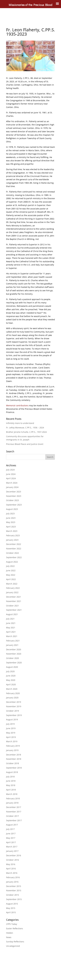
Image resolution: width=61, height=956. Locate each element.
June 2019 (10, 728)
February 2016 (13, 877)
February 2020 (13, 693)
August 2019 (12, 719)
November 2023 (13, 496)
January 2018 (12, 802)
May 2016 (10, 864)
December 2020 (13, 649)
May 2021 (10, 627)
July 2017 (10, 829)
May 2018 (10, 785)
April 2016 (11, 868)
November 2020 (13, 653)
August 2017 (12, 824)
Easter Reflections (14, 928)
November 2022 (13, 548)
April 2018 (11, 789)
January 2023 (12, 539)
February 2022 (13, 588)
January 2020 (12, 697)
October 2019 (12, 710)
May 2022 (10, 575)
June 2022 (10, 570)
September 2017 (14, 820)
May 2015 (10, 908)
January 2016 (12, 881)
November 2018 (13, 759)
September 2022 (14, 557)
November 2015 (13, 890)
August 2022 (12, 561)
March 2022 (11, 583)
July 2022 (10, 566)
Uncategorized (13, 946)
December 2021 (13, 596)
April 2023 (11, 526)
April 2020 (11, 684)
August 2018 (12, 772)
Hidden (9, 933)
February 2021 (13, 640)
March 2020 (11, 689)
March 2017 (11, 846)
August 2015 (12, 903)
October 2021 (12, 605)
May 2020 (10, 680)
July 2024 (10, 469)
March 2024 (11, 482)
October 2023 (12, 500)
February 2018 (13, 798)
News (8, 937)
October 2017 (12, 816)
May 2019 (10, 732)
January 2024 (12, 487)
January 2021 (12, 645)
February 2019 (13, 745)
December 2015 (13, 886)
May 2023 (10, 522)
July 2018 (10, 776)
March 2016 (11, 873)
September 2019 (14, 715)
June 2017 (10, 833)
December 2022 (13, 544)
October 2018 (12, 763)
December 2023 (13, 491)
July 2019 (10, 724)
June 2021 (10, 623)
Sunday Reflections (15, 941)
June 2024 (10, 474)
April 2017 (11, 842)
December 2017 (13, 807)
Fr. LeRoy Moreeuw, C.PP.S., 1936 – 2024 (25, 427)
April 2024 (11, 478)
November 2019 (13, 706)
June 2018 (10, 780)
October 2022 (12, 553)
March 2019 (11, 741)
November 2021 (13, 601)
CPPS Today (11, 924)
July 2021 (10, 618)
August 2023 (12, 509)
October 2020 (12, 658)
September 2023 (14, 504)
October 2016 (12, 859)
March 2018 (11, 794)
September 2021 (14, 610)
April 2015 (11, 912)
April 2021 (11, 631)
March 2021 (11, 636)
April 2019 (11, 737)
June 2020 (10, 675)
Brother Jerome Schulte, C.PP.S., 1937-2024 (26, 432)
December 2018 (13, 754)
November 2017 (13, 811)
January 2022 (12, 592)
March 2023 (11, 531)
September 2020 (14, 662)
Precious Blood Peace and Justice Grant (24, 444)
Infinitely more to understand (20, 423)
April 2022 (11, 579)
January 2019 (12, 750)
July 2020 (10, 671)
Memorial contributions (17, 405)
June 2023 (10, 518)
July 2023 (10, 513)
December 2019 (13, 702)
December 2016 (13, 855)
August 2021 (12, 614)
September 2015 (14, 899)
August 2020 (12, 667)
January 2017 (12, 851)
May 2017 (10, 838)
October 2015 (12, 895)
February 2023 (13, 535)
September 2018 (14, 767)
